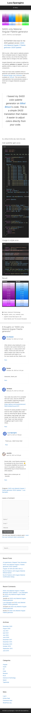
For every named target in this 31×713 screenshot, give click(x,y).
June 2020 (6, 637)
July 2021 (5, 631)
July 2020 (6, 635)
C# (4, 669)
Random (5, 673)
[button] (27, 146)
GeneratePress (24, 710)
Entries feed (6, 698)
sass (22, 314)
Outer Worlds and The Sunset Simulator (15, 319)
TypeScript (6, 682)
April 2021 (6, 633)
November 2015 (7, 644)
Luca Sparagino (15, 2)
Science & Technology (14, 312)
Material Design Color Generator (12, 75)
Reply (5, 360)
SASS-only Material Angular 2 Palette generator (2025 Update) (14, 45)
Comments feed (7, 700)
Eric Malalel (9, 337)
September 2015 (7, 648)
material (18, 314)
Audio (4, 666)
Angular (5, 664)
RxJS (4, 675)
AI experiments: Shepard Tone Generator (15, 562)
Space (4, 680)
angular (6, 314)
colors (10, 314)
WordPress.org (7, 702)
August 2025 (6, 628)
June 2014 (6, 650)
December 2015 (7, 642)
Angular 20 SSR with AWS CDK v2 (12, 568)
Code (5, 312)
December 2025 (7, 626)
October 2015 (7, 646)
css (14, 314)
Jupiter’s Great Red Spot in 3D (12, 316)
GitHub (12, 77)
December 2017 (7, 639)
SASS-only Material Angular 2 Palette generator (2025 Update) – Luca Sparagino (13, 490)
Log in (4, 696)
